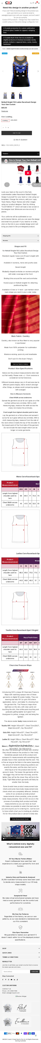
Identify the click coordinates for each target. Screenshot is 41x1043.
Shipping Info (6, 235)
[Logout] (33, 3)
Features (4, 111)
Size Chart (14, 120)
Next (38, 71)
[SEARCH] (31, 3)
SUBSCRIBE (35, 971)
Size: (7, 117)
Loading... (5, 120)
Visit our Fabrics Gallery (20, 364)
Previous (2, 71)
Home (3, 48)
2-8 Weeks (35, 53)
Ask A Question (21, 140)
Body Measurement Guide (20, 819)
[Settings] (38, 3)
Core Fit (5, 53)
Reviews (5, 240)
